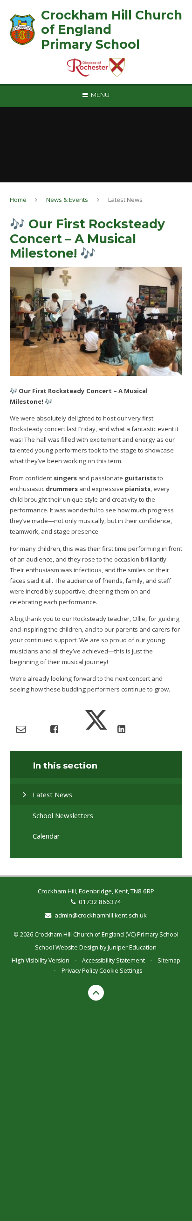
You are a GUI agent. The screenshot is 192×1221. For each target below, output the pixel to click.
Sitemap (169, 960)
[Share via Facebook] (54, 729)
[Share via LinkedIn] (121, 729)
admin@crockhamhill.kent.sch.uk (101, 915)
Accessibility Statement (113, 960)
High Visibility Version (40, 960)
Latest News (125, 199)
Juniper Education (132, 947)
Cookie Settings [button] (120, 971)
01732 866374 (100, 902)
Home (18, 199)
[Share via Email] (21, 729)
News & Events (67, 199)
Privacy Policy (80, 971)
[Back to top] (96, 993)
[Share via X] (96, 729)
